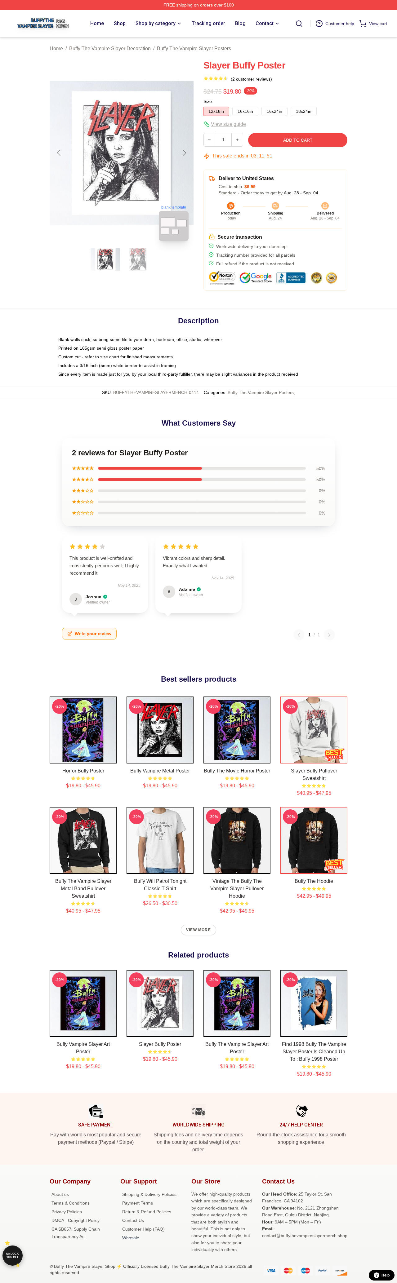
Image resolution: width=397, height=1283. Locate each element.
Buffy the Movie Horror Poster (237, 770)
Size (207, 101)
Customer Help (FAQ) (143, 1229)
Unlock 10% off (12, 1255)
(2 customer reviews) (251, 79)
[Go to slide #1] (105, 259)
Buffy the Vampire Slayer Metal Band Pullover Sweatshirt (83, 888)
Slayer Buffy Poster (160, 1044)
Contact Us (133, 1220)
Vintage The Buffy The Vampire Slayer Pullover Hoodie (237, 888)
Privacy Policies (66, 1211)
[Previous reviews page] (299, 634)
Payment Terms (137, 1203)
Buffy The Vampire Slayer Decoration (110, 48)
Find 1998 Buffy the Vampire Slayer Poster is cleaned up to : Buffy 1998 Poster (314, 1052)
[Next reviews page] (329, 634)
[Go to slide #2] (138, 259)
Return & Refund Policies (146, 1211)
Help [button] (385, 1275)
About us (60, 1194)
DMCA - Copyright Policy (75, 1220)
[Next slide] (183, 152)
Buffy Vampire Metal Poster (160, 770)
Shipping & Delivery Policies (149, 1194)
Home (56, 48)
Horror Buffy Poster (83, 770)
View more (198, 930)
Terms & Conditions (70, 1203)
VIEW (83, 757)
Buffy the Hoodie (314, 881)
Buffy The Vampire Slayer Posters (194, 48)
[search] (299, 23)
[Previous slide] (59, 152)
